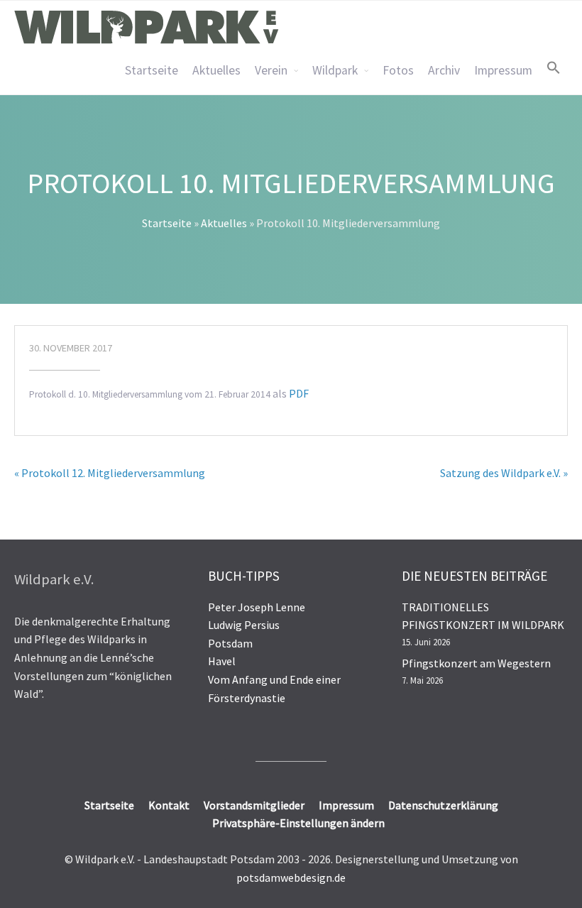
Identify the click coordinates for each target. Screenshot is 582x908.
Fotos (398, 70)
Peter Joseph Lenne (256, 607)
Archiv (444, 70)
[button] (553, 67)
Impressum (503, 70)
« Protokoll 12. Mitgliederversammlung (109, 473)
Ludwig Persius (244, 625)
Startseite (151, 70)
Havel (222, 661)
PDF (299, 393)
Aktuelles (216, 70)
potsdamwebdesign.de (291, 877)
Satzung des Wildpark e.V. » (504, 473)
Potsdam (230, 643)
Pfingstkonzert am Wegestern (476, 663)
